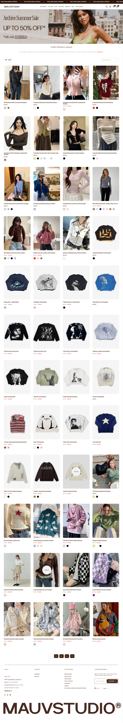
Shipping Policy (68, 674)
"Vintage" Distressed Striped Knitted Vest (15, 442)
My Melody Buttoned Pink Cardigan (73, 639)
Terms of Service (68, 681)
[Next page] (72, 656)
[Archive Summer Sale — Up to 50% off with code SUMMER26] (61, 27)
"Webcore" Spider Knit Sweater (101, 351)
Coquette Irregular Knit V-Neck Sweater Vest (45, 153)
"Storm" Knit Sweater (98, 396)
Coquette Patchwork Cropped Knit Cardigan (16, 203)
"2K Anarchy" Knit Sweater (70, 351)
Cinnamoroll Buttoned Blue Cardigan (43, 639)
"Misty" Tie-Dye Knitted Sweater (13, 491)
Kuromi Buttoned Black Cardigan (72, 589)
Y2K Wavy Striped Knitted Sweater (72, 540)
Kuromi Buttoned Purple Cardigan (102, 589)
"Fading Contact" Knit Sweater (71, 302)
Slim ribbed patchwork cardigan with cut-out (105, 203)
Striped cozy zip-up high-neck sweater (44, 252)
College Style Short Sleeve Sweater (13, 589)
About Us (36, 676)
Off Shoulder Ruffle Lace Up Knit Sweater (15, 102)
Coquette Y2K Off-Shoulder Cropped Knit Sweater (15, 153)
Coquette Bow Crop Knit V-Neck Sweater (74, 203)
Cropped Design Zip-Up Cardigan (42, 589)
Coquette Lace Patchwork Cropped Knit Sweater (74, 103)
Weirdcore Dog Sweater (99, 639)
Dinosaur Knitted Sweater (100, 540)
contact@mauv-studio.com (14, 679)
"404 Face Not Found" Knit (11, 351)
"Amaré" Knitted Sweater (70, 491)
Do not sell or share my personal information (75, 688)
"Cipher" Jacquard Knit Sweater (42, 491)
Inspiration (37, 674)
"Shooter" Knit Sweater (39, 396)
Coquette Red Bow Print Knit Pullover (103, 102)
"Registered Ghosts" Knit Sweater (102, 252)
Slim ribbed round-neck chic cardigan (14, 252)
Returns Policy (67, 676)
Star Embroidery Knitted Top (12, 540)
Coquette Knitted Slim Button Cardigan (44, 203)
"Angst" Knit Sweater (9, 396)
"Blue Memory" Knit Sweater (100, 302)
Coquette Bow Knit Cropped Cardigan (73, 153)
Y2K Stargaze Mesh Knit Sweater (102, 491)
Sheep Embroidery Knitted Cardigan (43, 540)
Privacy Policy (67, 678)
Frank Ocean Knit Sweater (70, 396)
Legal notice (67, 683)
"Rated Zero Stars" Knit (39, 351)
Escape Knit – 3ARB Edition (11, 302)
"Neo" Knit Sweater (38, 442)
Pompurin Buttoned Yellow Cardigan (14, 639)
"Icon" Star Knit (97, 442)
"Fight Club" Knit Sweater (70, 442)
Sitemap (66, 685)
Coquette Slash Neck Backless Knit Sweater (105, 153)
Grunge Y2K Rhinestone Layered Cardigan (74, 252)
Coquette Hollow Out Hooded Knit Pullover (45, 102)
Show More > (100, 51)
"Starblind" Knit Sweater (40, 302)
